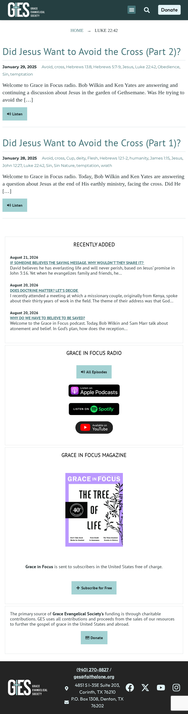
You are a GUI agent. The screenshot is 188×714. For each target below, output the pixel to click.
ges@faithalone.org (94, 676)
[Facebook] (130, 687)
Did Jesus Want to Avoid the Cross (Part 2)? (91, 51)
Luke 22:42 (145, 67)
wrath (106, 165)
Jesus (127, 67)
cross (59, 67)
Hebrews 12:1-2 (114, 158)
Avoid (47, 67)
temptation (21, 74)
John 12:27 (12, 165)
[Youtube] (161, 687)
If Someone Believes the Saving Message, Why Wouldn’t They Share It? (77, 262)
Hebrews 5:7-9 (107, 67)
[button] (132, 10)
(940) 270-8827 (93, 670)
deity (81, 158)
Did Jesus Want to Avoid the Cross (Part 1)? (91, 142)
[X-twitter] (145, 687)
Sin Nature (64, 165)
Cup (70, 158)
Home (76, 30)
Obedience (168, 67)
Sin (5, 74)
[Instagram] (176, 687)
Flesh (92, 158)
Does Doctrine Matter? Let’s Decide (44, 290)
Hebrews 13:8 (79, 67)
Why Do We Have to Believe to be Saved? (47, 317)
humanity (138, 158)
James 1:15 (160, 158)
